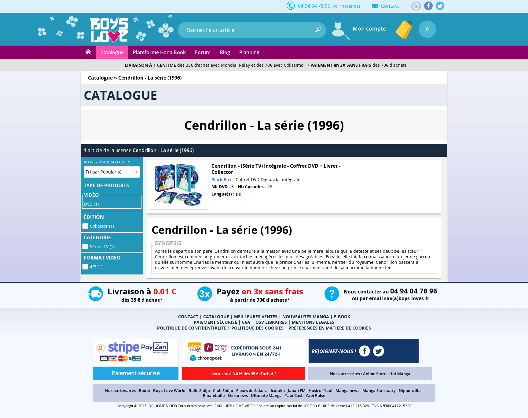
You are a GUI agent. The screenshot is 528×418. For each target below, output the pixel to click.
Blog (225, 52)
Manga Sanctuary (379, 390)
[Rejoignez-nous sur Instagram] (416, 6)
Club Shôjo (223, 390)
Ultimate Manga (266, 395)
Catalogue (112, 52)
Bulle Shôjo (199, 390)
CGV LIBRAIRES (271, 322)
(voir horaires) (346, 6)
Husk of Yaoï (320, 390)
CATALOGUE (216, 316)
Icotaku (278, 390)
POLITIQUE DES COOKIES (257, 328)
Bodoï (144, 390)
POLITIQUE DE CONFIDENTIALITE (191, 328)
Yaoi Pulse (315, 395)
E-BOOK (342, 316)
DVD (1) (91, 204)
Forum (203, 52)
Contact (390, 5)
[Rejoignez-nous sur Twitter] (440, 6)
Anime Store (374, 373)
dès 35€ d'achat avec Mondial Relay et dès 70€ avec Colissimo (214, 65)
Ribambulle (214, 395)
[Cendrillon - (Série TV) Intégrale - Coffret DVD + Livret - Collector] (179, 186)
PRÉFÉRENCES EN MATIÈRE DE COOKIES (329, 328)
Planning (249, 52)
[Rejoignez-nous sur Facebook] (428, 6)
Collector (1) (102, 226)
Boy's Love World (169, 390)
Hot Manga (399, 373)
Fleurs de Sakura (252, 390)
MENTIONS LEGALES (313, 322)
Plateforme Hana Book (159, 52)
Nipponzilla (410, 390)
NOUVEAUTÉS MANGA (305, 316)
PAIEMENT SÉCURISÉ (215, 322)
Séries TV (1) (102, 246)
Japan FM (297, 390)
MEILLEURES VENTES (255, 316)
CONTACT (188, 316)
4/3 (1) (96, 267)
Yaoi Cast (293, 395)
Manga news (347, 390)
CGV (246, 322)
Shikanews (238, 395)
